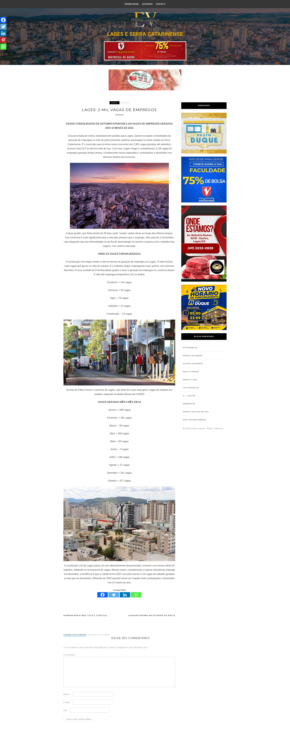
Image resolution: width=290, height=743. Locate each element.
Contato (160, 4)
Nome (67, 694)
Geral (114, 103)
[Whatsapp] (136, 594)
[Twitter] (113, 594)
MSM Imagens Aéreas (194, 420)
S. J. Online (189, 396)
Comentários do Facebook (99, 634)
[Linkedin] (125, 594)
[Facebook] (102, 594)
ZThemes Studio (203, 431)
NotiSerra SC (190, 347)
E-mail (67, 702)
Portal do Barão (193, 356)
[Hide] (1, 52)
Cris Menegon (191, 388)
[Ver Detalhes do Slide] (145, 51)
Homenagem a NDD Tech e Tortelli (85, 615)
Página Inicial (132, 4)
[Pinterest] (3, 40)
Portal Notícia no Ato (196, 412)
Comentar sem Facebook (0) (74, 634)
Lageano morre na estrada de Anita (151, 615)
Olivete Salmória (193, 364)
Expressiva (189, 404)
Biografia (147, 4)
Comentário (69, 654)
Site (65, 710)
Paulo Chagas (191, 372)
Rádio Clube (190, 380)
